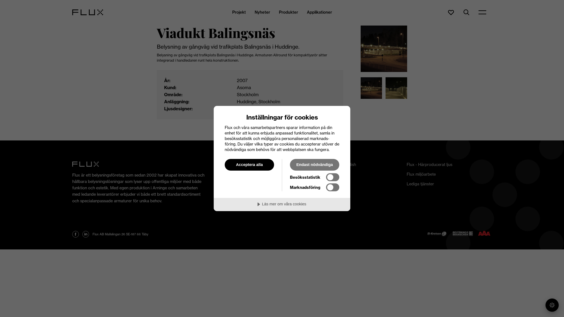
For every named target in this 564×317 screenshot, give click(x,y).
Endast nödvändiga (314, 164)
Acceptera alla (249, 164)
